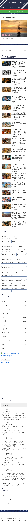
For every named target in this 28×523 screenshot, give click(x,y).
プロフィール (5, 503)
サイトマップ (5, 495)
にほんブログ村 (5, 356)
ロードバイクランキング (7, 362)
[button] (25, 50)
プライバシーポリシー (8, 499)
